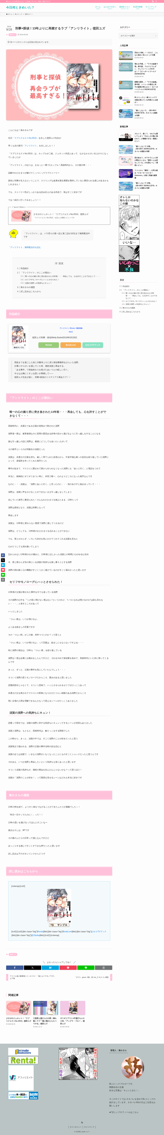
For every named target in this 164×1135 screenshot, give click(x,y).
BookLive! (71, 345)
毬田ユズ (12, 34)
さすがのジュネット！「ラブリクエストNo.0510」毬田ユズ (60, 214)
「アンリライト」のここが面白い (35, 272)
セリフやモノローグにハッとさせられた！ (42, 280)
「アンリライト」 (31, 146)
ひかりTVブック (92, 345)
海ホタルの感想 (27, 287)
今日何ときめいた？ (20, 7)
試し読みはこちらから (30, 291)
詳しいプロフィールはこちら (125, 1112)
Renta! (48, 345)
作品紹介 (24, 268)
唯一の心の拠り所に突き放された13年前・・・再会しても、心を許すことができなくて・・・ (63, 276)
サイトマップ (89, 1127)
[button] (14, 968)
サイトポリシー (75, 1127)
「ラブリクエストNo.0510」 (25, 138)
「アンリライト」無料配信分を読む (24, 247)
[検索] (156, 1)
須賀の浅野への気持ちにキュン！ (38, 283)
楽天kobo (35, 935)
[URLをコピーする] (103, 968)
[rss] (153, 1)
